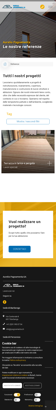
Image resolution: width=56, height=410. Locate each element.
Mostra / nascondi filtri (28, 121)
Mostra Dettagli (35, 406)
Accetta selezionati (32, 385)
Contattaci (19, 249)
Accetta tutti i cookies (12, 385)
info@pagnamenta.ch (15, 329)
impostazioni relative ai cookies (14, 375)
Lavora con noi (9, 291)
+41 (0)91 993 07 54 (14, 324)
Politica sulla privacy (18, 360)
